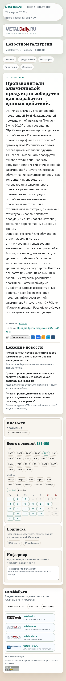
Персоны (9, 59)
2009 (37, 453)
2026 (28, 469)
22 (10, 513)
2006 (10, 453)
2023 (53, 464)
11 (33, 504)
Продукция (11, 67)
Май (49, 479)
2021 (36, 464)
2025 (19, 469)
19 (40, 508)
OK (43, 337)
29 (10, 518)
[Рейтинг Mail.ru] (12, 668)
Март (31, 479)
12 (40, 504)
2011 (54, 453)
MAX (38, 337)
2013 (18, 458)
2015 (35, 458)
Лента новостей (15, 606)
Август (27, 484)
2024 (10, 469)
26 (40, 513)
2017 (52, 458)
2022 (44, 464)
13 (48, 504)
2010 (46, 453)
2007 (19, 453)
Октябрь (49, 484)
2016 (43, 458)
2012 (10, 458)
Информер (48, 606)
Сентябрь (38, 484)
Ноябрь (11, 490)
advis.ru (23, 323)
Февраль (21, 479)
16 (18, 508)
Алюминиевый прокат (18, 432)
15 (10, 508)
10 (25, 504)
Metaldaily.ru (12, 49)
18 (33, 508)
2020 (27, 464)
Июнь (10, 484)
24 (25, 513)
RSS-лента (14, 543)
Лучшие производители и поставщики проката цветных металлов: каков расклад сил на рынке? (30, 376)
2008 (28, 453)
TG (48, 337)
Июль (18, 484)
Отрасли (27, 67)
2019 (18, 464)
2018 (10, 464)
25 (33, 513)
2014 (27, 458)
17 (25, 508)
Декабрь (22, 490)
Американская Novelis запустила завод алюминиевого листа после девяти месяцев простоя (31, 356)
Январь (11, 479)
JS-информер (32, 543)
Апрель (40, 479)
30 (18, 518)
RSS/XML (33, 606)
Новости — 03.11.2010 (34, 49)
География (46, 59)
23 (18, 513)
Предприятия (27, 59)
